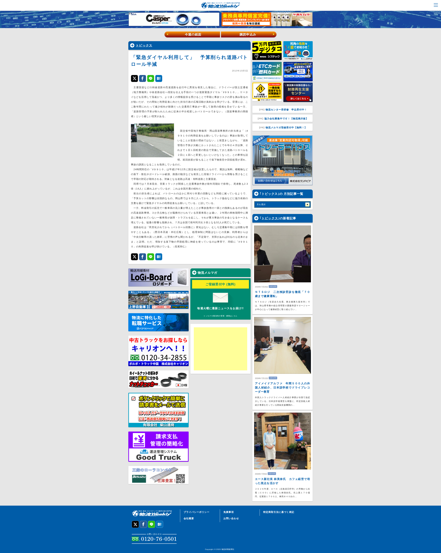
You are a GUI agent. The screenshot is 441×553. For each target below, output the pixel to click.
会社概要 (189, 518)
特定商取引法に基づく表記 (278, 512)
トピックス (144, 45)
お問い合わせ (231, 518)
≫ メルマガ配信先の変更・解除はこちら (220, 316)
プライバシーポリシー (196, 512)
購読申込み (257, 34)
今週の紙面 (183, 34)
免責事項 (228, 512)
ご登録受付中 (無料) (221, 284)
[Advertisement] (220, 348)
